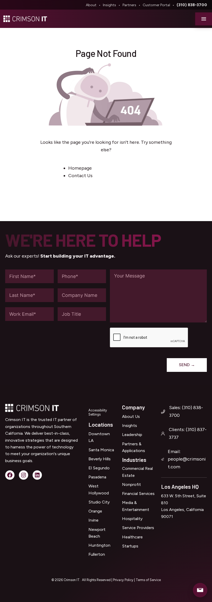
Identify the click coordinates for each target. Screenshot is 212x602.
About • (94, 5)
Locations (100, 424)
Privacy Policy (123, 580)
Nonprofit (131, 484)
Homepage (80, 168)
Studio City (99, 502)
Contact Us (80, 175)
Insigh (127, 425)
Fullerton (96, 554)
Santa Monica (101, 449)
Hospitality (132, 518)
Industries (134, 459)
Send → (187, 364)
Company (133, 407)
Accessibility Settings (97, 412)
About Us (131, 416)
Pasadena (97, 477)
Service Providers (138, 527)
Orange (95, 511)
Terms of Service (148, 580)
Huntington (99, 545)
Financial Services (138, 493)
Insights (109, 5)
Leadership (132, 434)
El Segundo (99, 467)
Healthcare (132, 537)
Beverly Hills (99, 458)
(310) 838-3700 (192, 4)
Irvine (93, 520)
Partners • (132, 5)
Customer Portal (156, 5)
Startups (130, 546)
